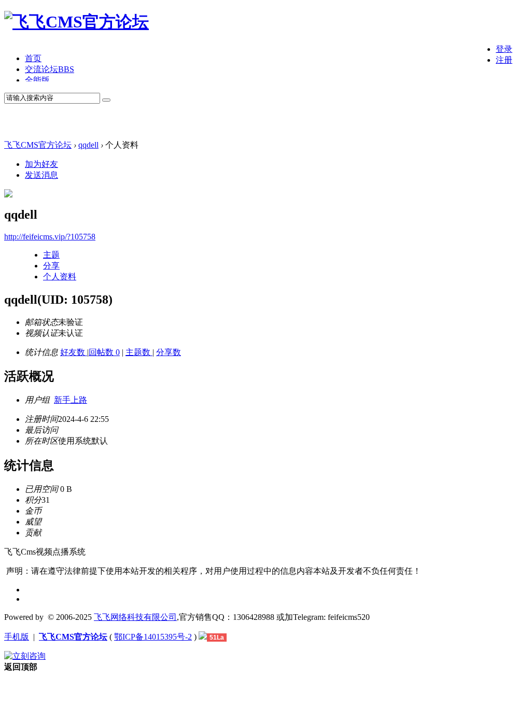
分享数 (168, 352)
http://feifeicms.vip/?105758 (49, 236)
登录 (504, 49)
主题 (51, 254)
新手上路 (70, 399)
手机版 (16, 636)
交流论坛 (49, 69)
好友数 (73, 352)
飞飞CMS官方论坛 (38, 144)
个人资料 (59, 276)
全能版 (37, 80)
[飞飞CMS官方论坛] (76, 21)
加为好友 (41, 164)
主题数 (138, 352)
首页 (33, 58)
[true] (106, 100)
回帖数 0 (104, 352)
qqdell (88, 144)
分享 (51, 265)
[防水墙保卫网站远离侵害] (203, 636)
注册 (504, 59)
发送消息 (41, 175)
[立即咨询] (25, 656)
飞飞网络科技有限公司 (135, 617)
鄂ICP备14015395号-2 (153, 636)
